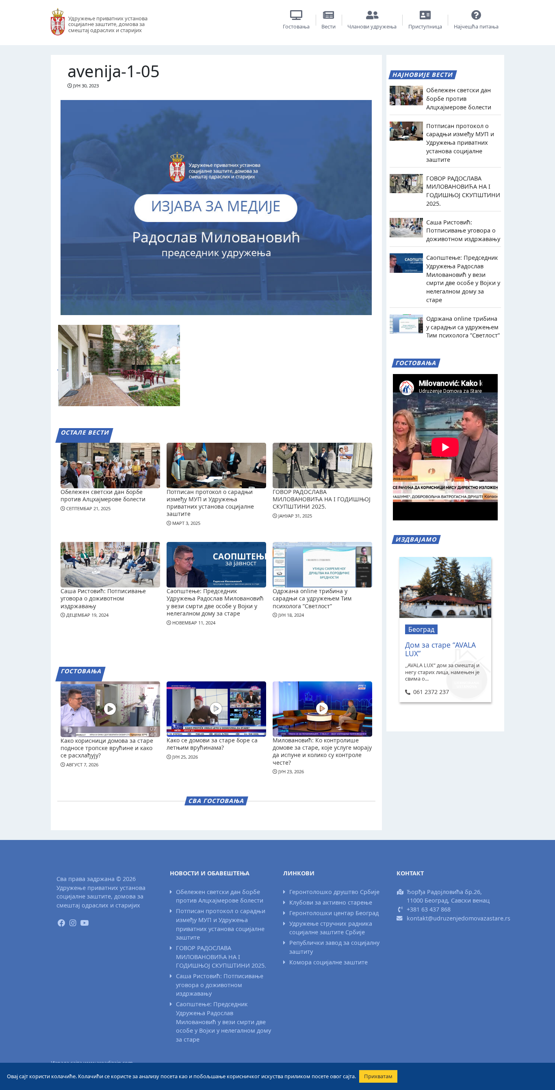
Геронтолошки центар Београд (334, 913)
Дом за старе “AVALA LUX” (440, 649)
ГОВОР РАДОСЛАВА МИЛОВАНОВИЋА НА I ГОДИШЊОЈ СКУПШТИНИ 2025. (322, 499)
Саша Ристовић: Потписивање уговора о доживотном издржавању (103, 598)
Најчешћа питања (476, 26)
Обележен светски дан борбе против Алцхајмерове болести (103, 495)
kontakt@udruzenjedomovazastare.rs (458, 918)
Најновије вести (423, 74)
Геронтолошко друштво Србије (334, 892)
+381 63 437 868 (429, 909)
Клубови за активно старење (330, 902)
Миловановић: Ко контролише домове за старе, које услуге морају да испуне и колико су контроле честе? (322, 751)
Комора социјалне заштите (328, 962)
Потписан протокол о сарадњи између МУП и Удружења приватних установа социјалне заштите (210, 503)
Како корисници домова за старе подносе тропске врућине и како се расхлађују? (107, 748)
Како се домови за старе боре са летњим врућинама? (212, 743)
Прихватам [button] (378, 1076)
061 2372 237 (431, 692)
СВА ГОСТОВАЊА (216, 801)
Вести (328, 26)
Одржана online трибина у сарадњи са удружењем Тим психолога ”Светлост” (312, 598)
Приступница (425, 26)
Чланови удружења (372, 26)
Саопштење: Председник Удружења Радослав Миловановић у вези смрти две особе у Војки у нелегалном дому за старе (215, 602)
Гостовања (296, 26)
